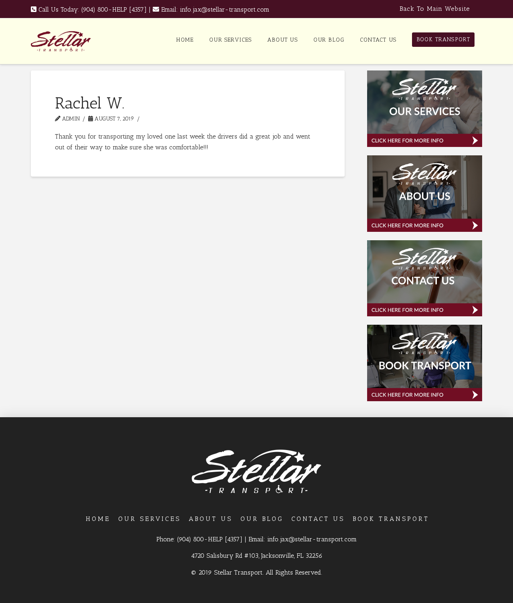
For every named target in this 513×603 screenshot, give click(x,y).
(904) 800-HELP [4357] (114, 9)
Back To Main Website (435, 8)
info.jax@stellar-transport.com (224, 9)
